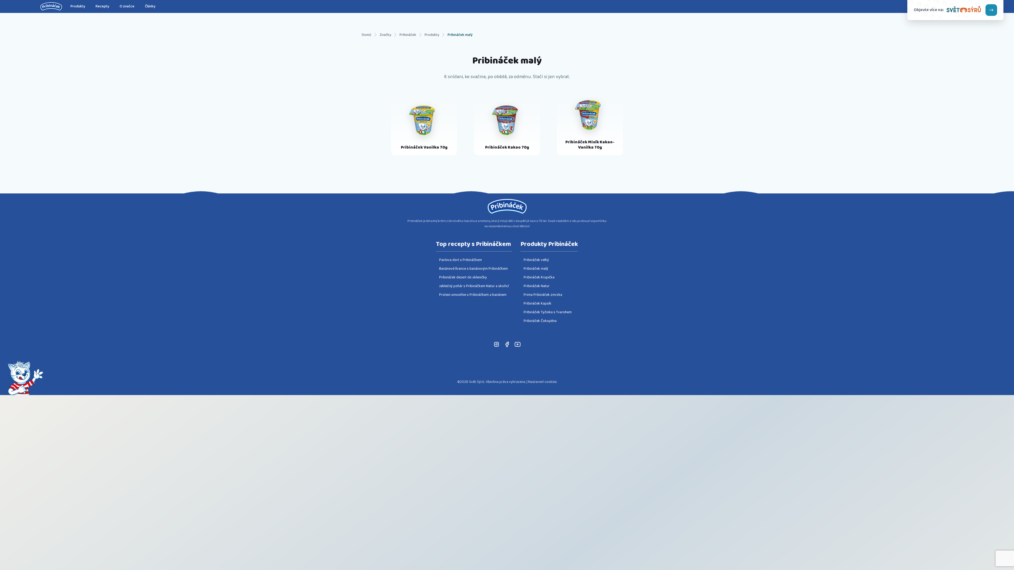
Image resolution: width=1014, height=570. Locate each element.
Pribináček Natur (537, 286)
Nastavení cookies (542, 382)
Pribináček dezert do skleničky (463, 277)
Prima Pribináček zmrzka (543, 295)
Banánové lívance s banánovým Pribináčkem (473, 269)
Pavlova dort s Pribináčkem (460, 260)
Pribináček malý (460, 35)
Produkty (78, 6)
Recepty (102, 6)
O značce (127, 6)
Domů (366, 35)
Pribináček (408, 35)
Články (150, 6)
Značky (385, 35)
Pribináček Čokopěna (540, 321)
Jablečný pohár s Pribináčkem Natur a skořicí (474, 286)
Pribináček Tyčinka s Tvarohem (548, 312)
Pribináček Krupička (539, 277)
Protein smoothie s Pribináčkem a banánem (472, 295)
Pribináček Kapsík (537, 303)
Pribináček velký (536, 260)
